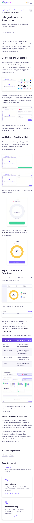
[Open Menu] (30, 2)
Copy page (8, 32)
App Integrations (7, 10)
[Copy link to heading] (28, 57)
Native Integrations (20, 10)
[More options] (13, 32)
